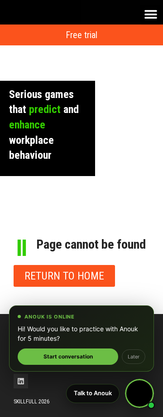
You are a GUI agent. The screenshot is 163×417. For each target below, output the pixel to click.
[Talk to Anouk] (139, 393)
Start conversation (68, 356)
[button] (150, 15)
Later (133, 356)
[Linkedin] (21, 381)
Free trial (81, 34)
